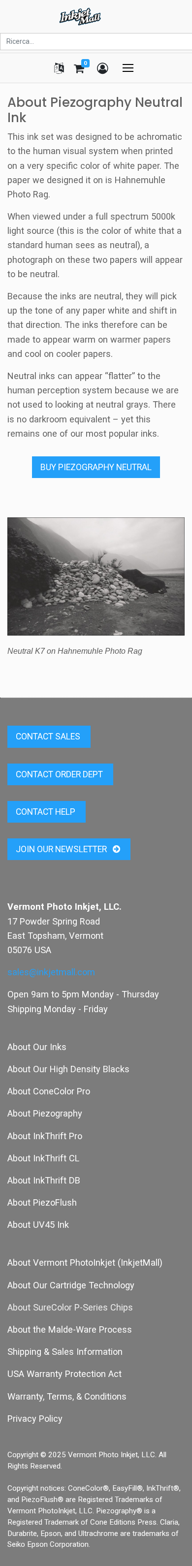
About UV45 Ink (38, 1224)
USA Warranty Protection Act (64, 1374)
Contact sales (49, 736)
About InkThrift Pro (44, 1136)
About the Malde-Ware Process (69, 1329)
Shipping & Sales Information (65, 1351)
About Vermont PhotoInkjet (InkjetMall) (84, 1262)
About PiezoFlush (42, 1202)
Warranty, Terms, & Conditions (67, 1396)
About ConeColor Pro (48, 1091)
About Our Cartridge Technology (70, 1285)
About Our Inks (36, 1047)
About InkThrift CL (43, 1158)
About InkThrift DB (43, 1180)
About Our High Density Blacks (68, 1069)
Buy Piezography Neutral (96, 467)
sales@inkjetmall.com (51, 972)
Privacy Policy (35, 1418)
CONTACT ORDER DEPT (60, 774)
